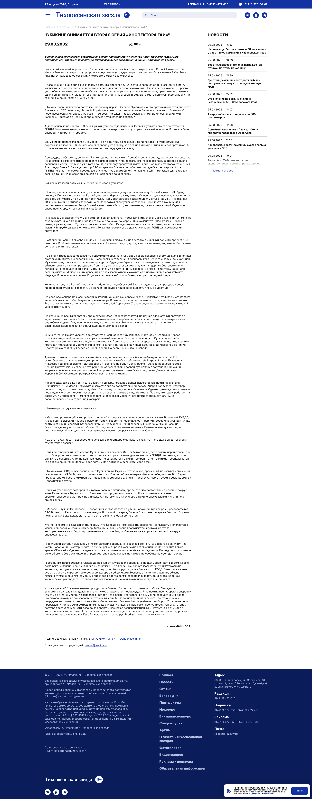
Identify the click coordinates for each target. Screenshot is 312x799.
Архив (164, 730)
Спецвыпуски (170, 723)
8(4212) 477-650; (225, 722)
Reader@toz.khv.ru (226, 733)
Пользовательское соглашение (65, 747)
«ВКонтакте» (107, 638)
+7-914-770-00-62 (255, 4)
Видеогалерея (171, 755)
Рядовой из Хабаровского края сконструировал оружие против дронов (234, 162)
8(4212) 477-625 (225, 698)
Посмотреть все (222, 170)
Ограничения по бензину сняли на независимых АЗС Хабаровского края (232, 100)
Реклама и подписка (176, 761)
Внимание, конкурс (175, 716)
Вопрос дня (168, 696)
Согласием (256, 793)
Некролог (167, 709)
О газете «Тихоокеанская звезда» (180, 739)
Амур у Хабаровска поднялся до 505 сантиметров (232, 115)
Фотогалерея (170, 748)
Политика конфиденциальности (65, 750)
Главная (50, 27)
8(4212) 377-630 (248, 722)
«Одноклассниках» (130, 638)
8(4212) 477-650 (217, 4)
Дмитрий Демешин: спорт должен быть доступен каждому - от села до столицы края (234, 83)
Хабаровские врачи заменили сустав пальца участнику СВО (237, 146)
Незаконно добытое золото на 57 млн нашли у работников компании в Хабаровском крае (237, 51)
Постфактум (170, 703)
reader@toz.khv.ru (96, 645)
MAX (94, 638)
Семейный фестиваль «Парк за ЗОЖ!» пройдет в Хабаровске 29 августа (233, 131)
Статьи (65, 27)
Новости (166, 682)
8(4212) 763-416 (247, 710)
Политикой (268, 793)
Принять (300, 791)
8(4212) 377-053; (225, 710)
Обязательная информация (182, 768)
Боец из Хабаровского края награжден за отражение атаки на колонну (235, 66)
